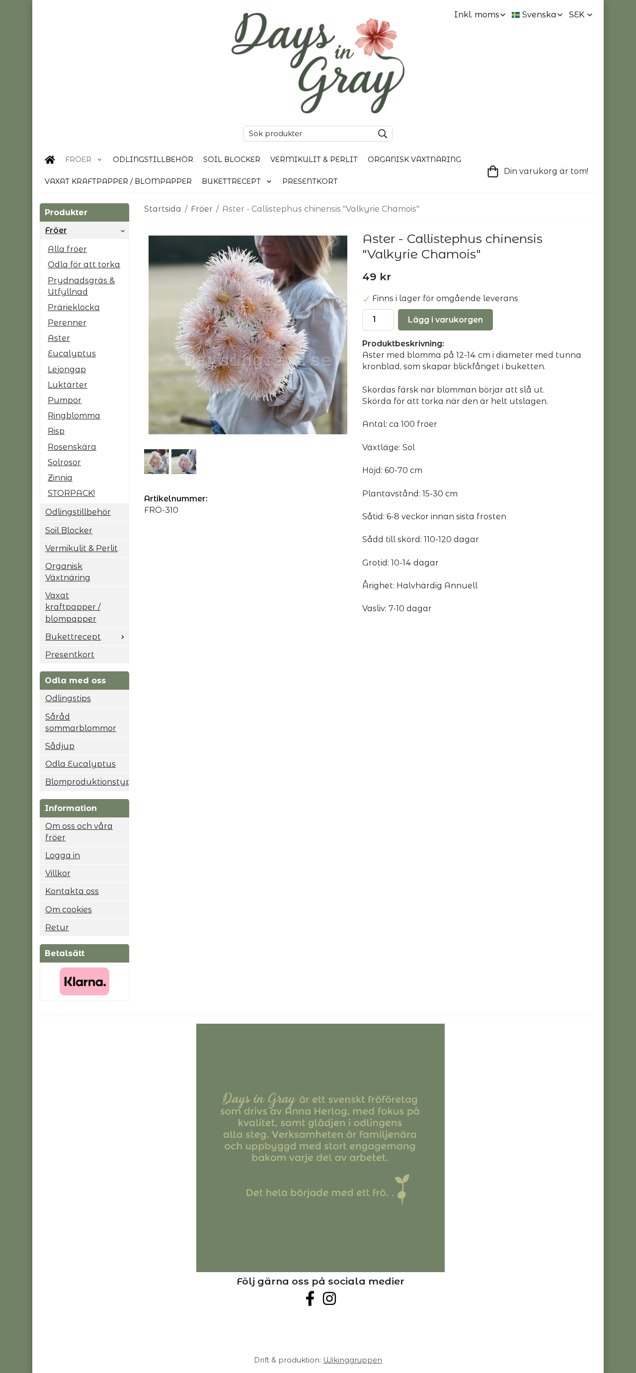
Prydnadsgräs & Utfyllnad (81, 286)
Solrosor (64, 462)
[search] (380, 133)
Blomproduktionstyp (87, 782)
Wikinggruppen (352, 1360)
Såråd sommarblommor (80, 722)
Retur (57, 927)
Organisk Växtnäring (414, 159)
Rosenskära (72, 447)
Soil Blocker (231, 159)
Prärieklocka (74, 307)
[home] (50, 160)
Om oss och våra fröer (79, 831)
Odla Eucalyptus (80, 764)
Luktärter (67, 385)
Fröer (78, 159)
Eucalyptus (72, 353)
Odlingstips (68, 698)
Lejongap (67, 369)
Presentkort (310, 181)
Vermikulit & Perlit (314, 159)
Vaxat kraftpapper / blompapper (118, 181)
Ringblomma (74, 415)
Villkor (58, 873)
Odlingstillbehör (153, 159)
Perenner (67, 322)
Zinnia (60, 478)
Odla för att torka (84, 264)
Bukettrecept (231, 181)
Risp (56, 431)
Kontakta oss (72, 891)
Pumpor (64, 400)
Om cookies (68, 909)
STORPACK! (71, 493)
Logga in (62, 855)
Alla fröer (67, 249)
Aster (59, 338)
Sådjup (60, 746)
